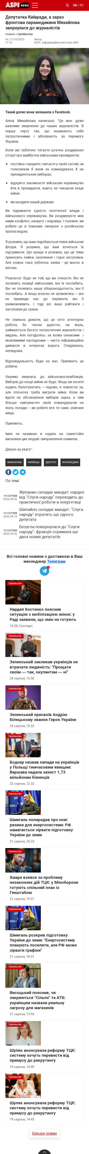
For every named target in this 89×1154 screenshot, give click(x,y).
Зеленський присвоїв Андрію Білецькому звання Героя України (43, 717)
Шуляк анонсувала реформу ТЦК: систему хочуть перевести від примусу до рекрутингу (42, 1055)
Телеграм (56, 561)
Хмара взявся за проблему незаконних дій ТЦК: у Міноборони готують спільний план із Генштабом (44, 885)
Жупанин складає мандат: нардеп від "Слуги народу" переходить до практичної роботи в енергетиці (51, 497)
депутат (51, 462)
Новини (10, 34)
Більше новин (44, 1133)
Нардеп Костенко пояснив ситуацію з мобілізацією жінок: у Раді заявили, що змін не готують (43, 614)
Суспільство (25, 34)
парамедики (71, 462)
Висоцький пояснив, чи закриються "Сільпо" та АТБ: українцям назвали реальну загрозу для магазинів (37, 1000)
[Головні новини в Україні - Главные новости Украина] (17, 5)
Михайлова (15, 462)
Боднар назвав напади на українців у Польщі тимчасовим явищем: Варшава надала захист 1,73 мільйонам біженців (44, 770)
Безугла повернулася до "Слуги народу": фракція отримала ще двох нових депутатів (49, 531)
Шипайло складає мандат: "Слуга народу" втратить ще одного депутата (51, 514)
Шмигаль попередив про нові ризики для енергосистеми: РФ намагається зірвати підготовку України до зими (41, 827)
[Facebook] (8, 472)
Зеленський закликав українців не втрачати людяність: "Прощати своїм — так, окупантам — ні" (44, 667)
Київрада (34, 462)
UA (75, 5)
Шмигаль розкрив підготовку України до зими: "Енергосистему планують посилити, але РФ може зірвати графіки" (43, 943)
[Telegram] (23, 472)
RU (82, 5)
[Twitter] (16, 472)
